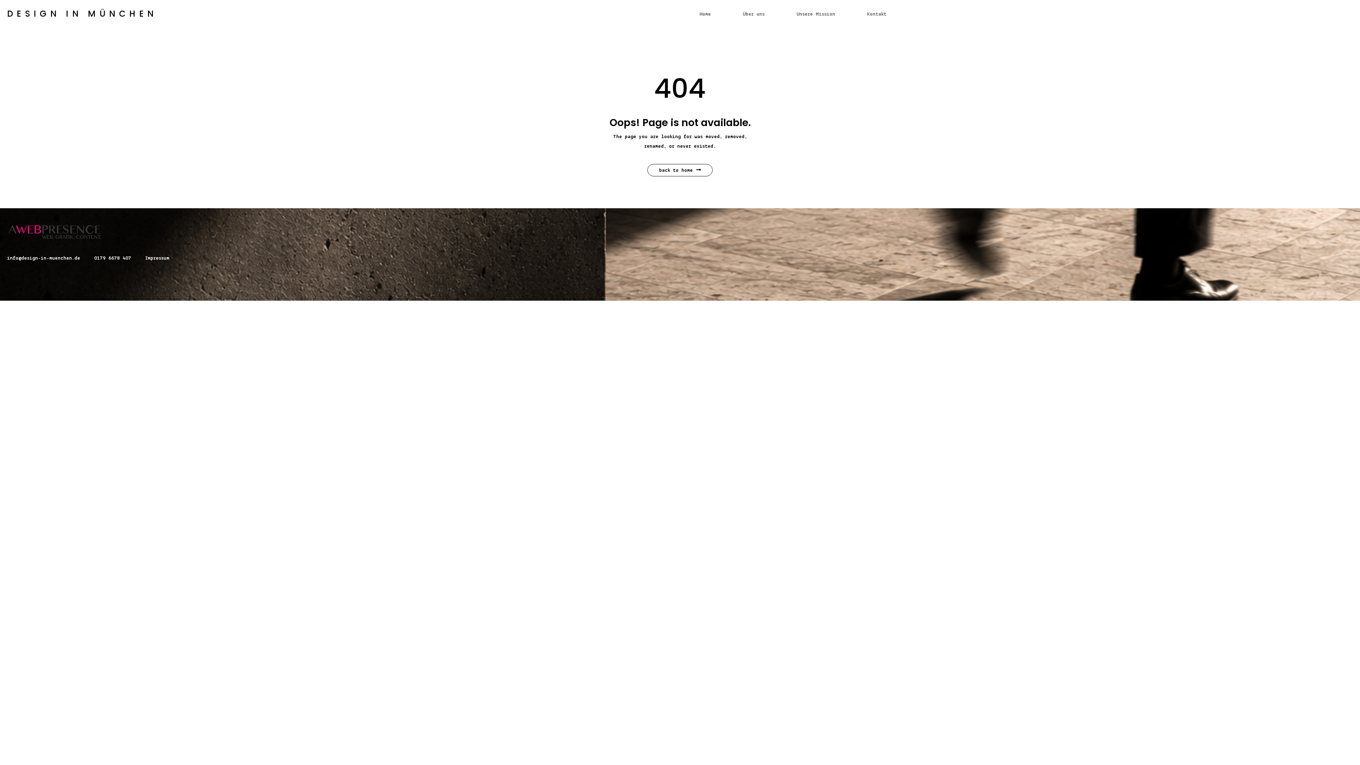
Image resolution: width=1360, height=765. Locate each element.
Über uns (754, 14)
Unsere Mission (816, 14)
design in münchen (82, 13)
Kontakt (876, 14)
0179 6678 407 (112, 258)
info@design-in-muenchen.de (43, 258)
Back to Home (676, 170)
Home (705, 14)
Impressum (157, 258)
